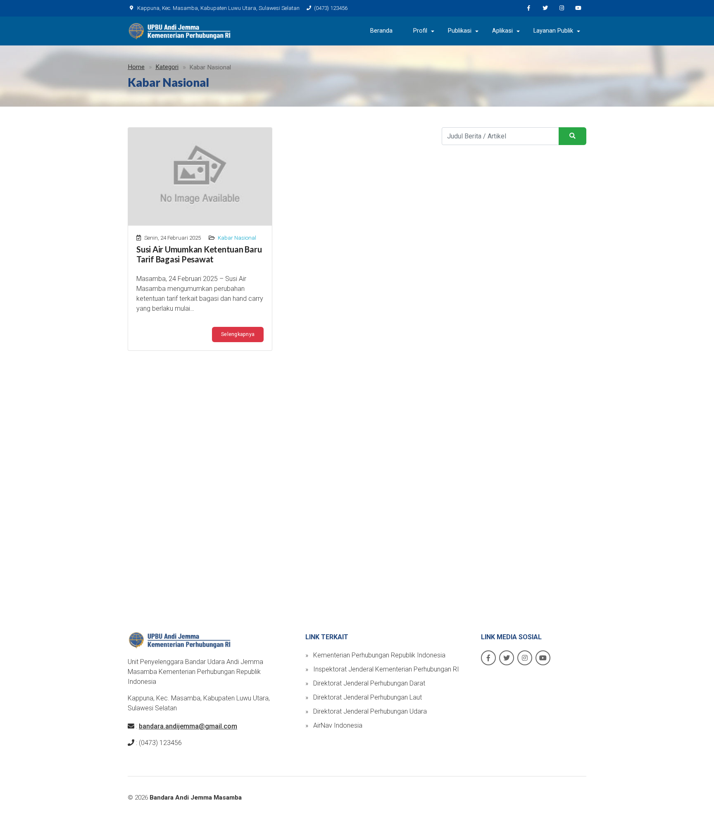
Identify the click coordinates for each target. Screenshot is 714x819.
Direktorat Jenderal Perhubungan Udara (366, 711)
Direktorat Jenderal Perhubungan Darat (365, 683)
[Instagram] (561, 8)
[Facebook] (528, 8)
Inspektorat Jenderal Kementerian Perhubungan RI (382, 669)
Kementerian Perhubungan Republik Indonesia (375, 655)
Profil (420, 30)
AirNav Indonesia (333, 725)
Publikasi (459, 30)
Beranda (381, 30)
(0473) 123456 (330, 8)
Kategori (166, 67)
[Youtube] (578, 8)
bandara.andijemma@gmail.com (188, 726)
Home (136, 67)
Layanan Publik (553, 30)
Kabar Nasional (237, 238)
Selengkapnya (238, 334)
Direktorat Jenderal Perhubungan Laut (363, 697)
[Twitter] (545, 8)
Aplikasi (502, 30)
